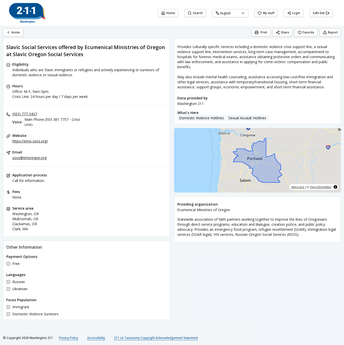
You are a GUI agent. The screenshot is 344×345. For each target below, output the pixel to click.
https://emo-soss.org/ (30, 141)
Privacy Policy (68, 338)
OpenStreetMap (320, 187)
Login (296, 13)
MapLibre (297, 187)
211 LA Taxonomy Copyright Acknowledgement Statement (156, 338)
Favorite (308, 32)
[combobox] (230, 13)
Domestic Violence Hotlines (201, 118)
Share (285, 32)
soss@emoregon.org (29, 157)
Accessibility (96, 338)
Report (333, 32)
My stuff (268, 13)
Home (170, 13)
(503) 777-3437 (24, 113)
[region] (257, 160)
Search (198, 13)
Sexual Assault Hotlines (247, 118)
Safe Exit (319, 13)
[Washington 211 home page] (27, 13)
